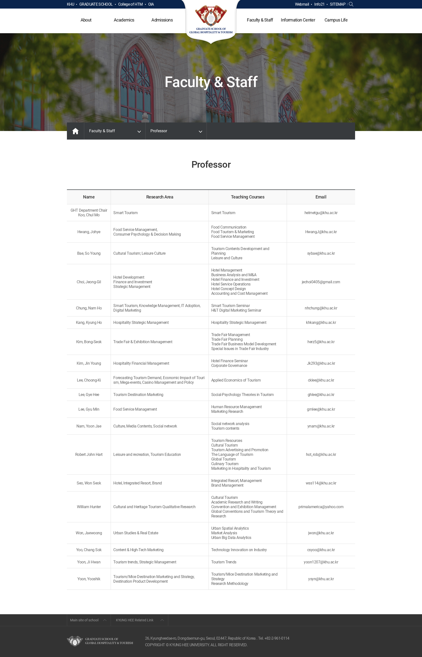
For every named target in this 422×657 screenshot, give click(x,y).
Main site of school (84, 620)
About (86, 19)
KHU (70, 4)
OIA (151, 4)
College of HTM (130, 4)
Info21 (319, 4)
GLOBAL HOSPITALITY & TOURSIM (211, 22)
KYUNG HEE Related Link (134, 620)
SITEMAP (337, 4)
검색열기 (351, 4)
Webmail (302, 4)
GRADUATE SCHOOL (96, 4)
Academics (124, 19)
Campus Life (336, 19)
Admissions (162, 19)
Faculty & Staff (260, 19)
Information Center (298, 19)
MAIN (75, 131)
